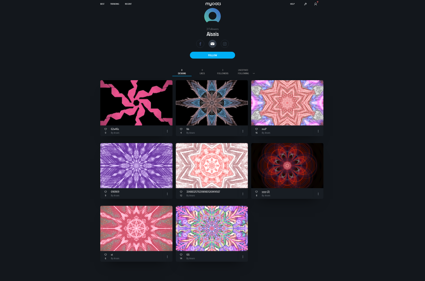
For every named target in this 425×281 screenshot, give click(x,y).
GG (188, 254)
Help (292, 4)
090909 (115, 191)
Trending (114, 4)
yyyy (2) (265, 191)
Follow (212, 55)
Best (102, 4)
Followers (222, 72)
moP (264, 129)
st (112, 254)
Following (243, 72)
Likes (202, 72)
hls (187, 129)
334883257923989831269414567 (203, 191)
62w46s (115, 129)
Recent (128, 4)
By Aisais (115, 133)
